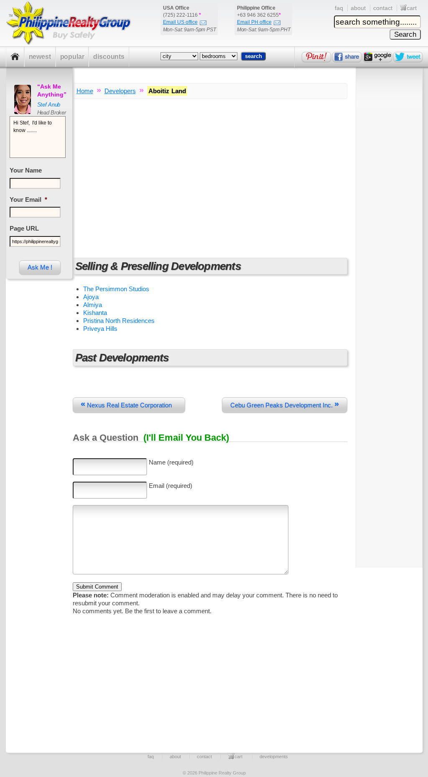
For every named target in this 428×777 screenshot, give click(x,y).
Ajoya (91, 296)
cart (412, 8)
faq (339, 8)
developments (274, 756)
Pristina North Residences (119, 320)
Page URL (24, 228)
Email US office (180, 22)
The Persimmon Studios (116, 288)
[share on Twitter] (408, 57)
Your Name (26, 170)
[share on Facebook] (347, 57)
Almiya (92, 304)
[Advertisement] (210, 174)
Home (84, 90)
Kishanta (95, 312)
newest (40, 56)
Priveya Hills (100, 328)
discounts (109, 56)
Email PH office (254, 22)
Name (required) (171, 462)
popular (72, 56)
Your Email (28, 199)
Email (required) (170, 485)
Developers (120, 90)
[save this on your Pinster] (316, 57)
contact (382, 8)
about (358, 8)
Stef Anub (49, 105)
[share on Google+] (377, 57)
